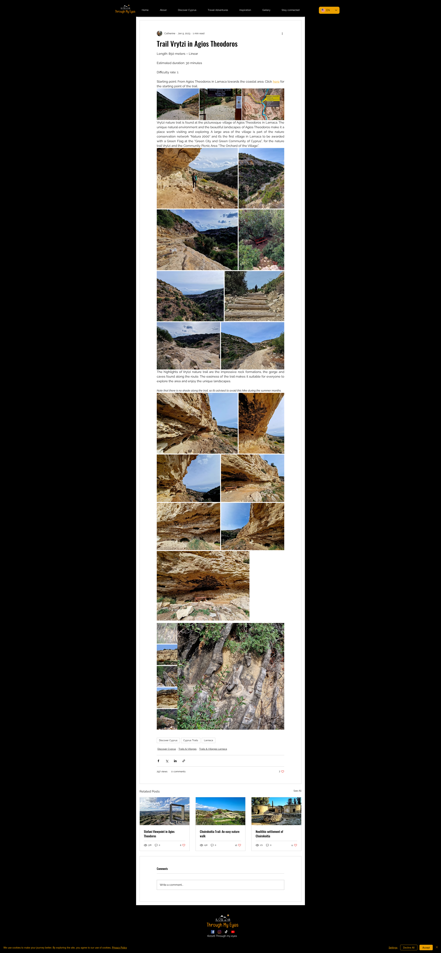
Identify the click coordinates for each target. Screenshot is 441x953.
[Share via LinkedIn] (175, 761)
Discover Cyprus (168, 740)
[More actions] (282, 33)
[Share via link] (183, 761)
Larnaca (208, 740)
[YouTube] (233, 932)
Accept (426, 947)
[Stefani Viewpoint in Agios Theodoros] (164, 811)
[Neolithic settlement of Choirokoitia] (276, 811)
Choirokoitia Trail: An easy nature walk (219, 833)
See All (297, 790)
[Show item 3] (167, 676)
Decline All (408, 947)
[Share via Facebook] (158, 761)
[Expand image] (178, 104)
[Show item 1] (167, 633)
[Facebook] (212, 932)
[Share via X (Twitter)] (166, 761)
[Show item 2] (167, 654)
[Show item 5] (167, 719)
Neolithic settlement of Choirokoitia (269, 833)
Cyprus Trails (190, 740)
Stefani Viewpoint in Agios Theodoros (159, 833)
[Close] (437, 947)
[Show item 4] (167, 697)
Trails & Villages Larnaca (213, 749)
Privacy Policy (119, 947)
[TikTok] (226, 932)
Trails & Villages (187, 749)
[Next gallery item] (280, 676)
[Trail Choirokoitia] (220, 811)
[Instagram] (219, 932)
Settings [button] (393, 947)
